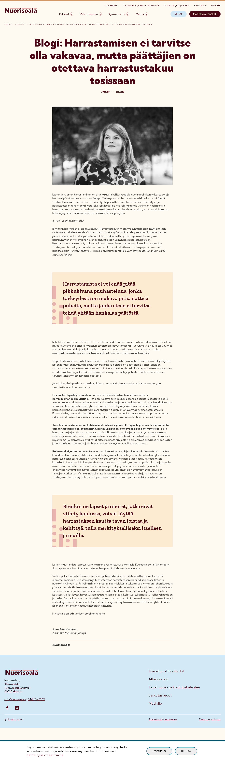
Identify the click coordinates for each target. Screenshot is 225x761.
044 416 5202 (36, 699)
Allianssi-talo (111, 5)
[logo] (21, 14)
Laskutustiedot (160, 695)
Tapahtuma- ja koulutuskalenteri (141, 5)
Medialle (155, 703)
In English (216, 5)
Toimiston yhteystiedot (176, 5)
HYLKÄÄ (186, 751)
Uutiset (21, 24)
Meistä (140, 14)
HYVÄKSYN (159, 751)
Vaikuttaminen (89, 14)
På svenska (200, 5)
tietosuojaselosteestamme (45, 755)
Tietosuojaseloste (210, 719)
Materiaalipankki (205, 14)
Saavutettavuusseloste (163, 719)
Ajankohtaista (117, 14)
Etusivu (8, 24)
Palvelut (64, 14)
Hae (180, 14)
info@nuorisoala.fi (15, 699)
